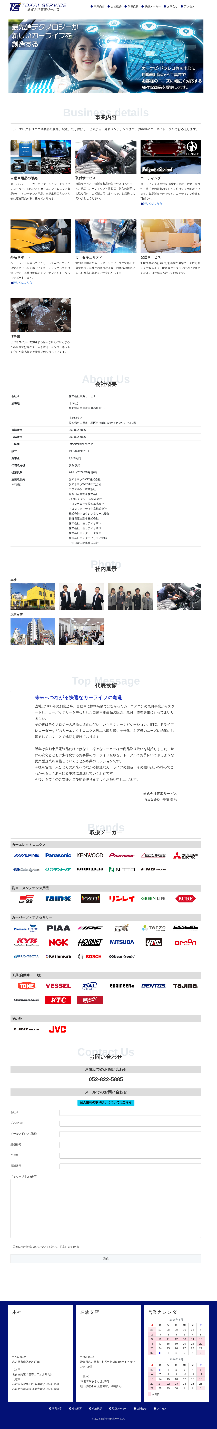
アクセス (161, 1408)
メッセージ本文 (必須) (24, 1176)
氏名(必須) (17, 1122)
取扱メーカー (119, 1408)
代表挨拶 (97, 1408)
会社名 (15, 1112)
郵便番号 (16, 1144)
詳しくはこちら (152, 203)
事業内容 (57, 1408)
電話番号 (16, 1165)
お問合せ (141, 1408)
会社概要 (77, 1408)
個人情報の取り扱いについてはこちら (106, 1102)
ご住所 (15, 1155)
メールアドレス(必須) (24, 1133)
